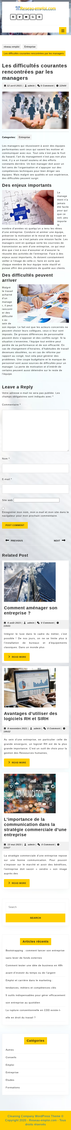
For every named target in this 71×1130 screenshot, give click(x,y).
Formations (13, 1087)
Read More (21, 658)
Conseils (11, 1057)
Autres (10, 1049)
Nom (6, 458)
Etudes (10, 1080)
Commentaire (11, 404)
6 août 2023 (14, 623)
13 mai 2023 (14, 844)
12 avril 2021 (14, 86)
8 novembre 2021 (17, 728)
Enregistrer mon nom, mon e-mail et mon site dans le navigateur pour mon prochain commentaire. (35, 514)
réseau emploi (11, 46)
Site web (7, 500)
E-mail (7, 479)
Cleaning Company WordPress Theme (34, 1116)
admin (31, 86)
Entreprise (30, 46)
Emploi (10, 1064)
